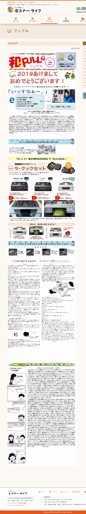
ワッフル (65, 491)
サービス (54, 491)
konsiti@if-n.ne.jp (19, 505)
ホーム (43, 491)
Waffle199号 (13, 43)
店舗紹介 (77, 491)
